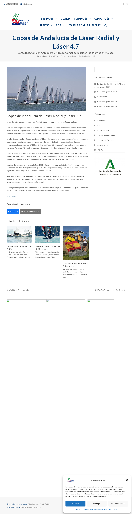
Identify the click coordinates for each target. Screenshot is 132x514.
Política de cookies (82, 509)
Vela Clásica (102, 97)
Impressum (113, 509)
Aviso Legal (40, 504)
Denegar (96, 503)
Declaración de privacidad (99, 509)
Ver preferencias (118, 503)
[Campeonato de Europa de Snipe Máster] (76, 243)
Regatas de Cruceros (105, 140)
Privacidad (31, 504)
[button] (127, 480)
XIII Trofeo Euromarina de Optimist (109, 290)
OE (98, 125)
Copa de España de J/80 (107, 92)
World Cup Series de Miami (18, 290)
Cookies (47, 504)
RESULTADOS (12, 196)
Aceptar (75, 503)
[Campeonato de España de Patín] (19, 234)
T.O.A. (100, 150)
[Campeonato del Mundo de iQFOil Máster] (47, 234)
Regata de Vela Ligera (106, 135)
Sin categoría (102, 145)
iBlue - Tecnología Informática (30, 507)
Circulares (101, 120)
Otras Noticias (103, 130)
